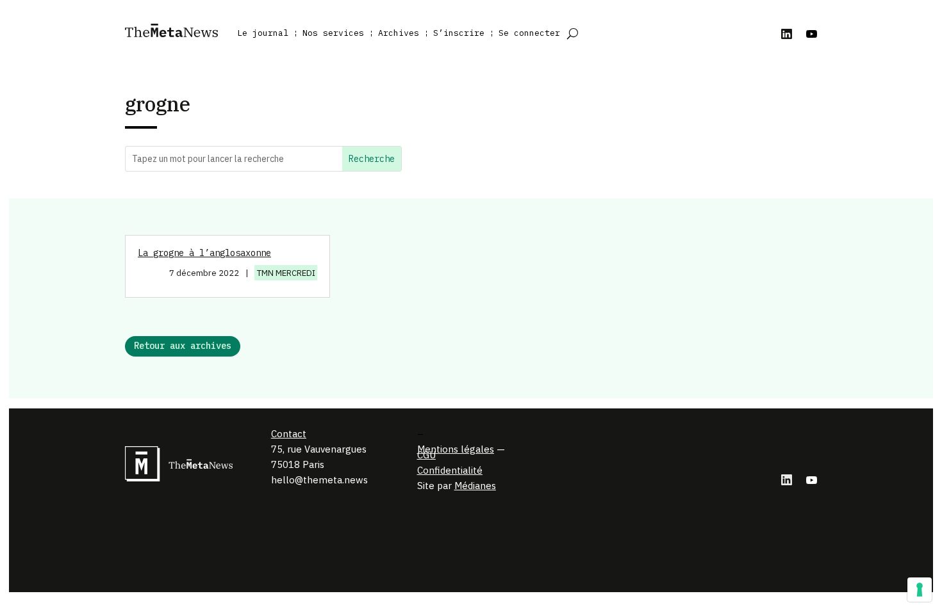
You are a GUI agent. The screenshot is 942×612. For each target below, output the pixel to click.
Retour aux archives (182, 345)
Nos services (333, 33)
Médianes (475, 485)
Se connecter (529, 33)
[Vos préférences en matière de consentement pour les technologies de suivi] (919, 589)
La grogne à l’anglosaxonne (204, 253)
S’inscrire (458, 33)
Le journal (262, 33)
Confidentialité (450, 470)
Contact (288, 434)
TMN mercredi (286, 273)
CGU (426, 455)
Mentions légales (455, 449)
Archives (398, 33)
